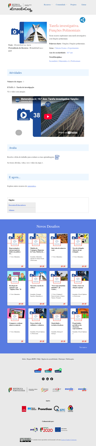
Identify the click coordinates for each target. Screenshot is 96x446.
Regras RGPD (31, 359)
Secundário (53, 61)
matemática (32, 186)
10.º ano (70, 52)
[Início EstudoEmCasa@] (20, 5)
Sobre (24, 359)
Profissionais (75, 61)
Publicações (70, 359)
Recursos (47, 4)
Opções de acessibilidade (49, 359)
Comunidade (60, 4)
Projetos (73, 4)
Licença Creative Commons (69, 440)
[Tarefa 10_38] (57, 158)
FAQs (38, 359)
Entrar (84, 4)
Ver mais (82, 347)
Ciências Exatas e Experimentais (67, 48)
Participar (62, 359)
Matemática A (64, 61)
